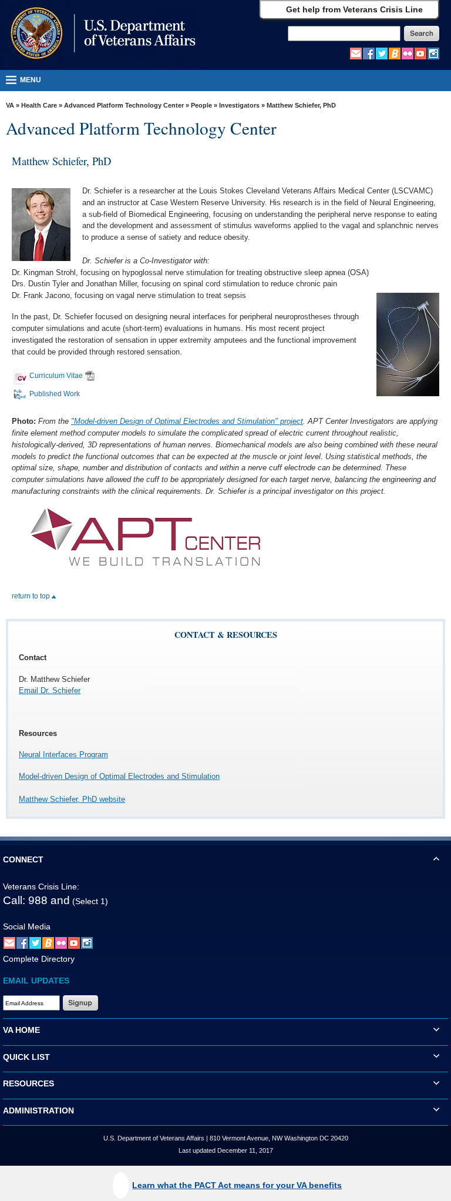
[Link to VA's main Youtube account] (420, 53)
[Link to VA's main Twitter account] (381, 53)
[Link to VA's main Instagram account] (433, 53)
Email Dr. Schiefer (49, 690)
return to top (32, 596)
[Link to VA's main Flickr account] (407, 53)
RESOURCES (28, 1083)
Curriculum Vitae (56, 376)
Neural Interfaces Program (63, 754)
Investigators (239, 105)
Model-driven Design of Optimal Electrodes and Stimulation (119, 776)
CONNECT (23, 859)
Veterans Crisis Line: (41, 886)
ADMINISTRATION (38, 1110)
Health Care (39, 105)
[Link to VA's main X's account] (35, 943)
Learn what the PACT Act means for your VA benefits (237, 1185)
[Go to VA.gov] (100, 34)
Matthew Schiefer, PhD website (72, 799)
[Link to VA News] (394, 53)
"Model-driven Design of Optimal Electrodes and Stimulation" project (187, 421)
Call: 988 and (36, 900)
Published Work (54, 394)
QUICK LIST (26, 1057)
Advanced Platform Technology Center (124, 105)
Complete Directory (39, 959)
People (201, 105)
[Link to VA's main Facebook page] (368, 53)
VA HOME (21, 1030)
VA (10, 105)
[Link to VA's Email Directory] (355, 53)
